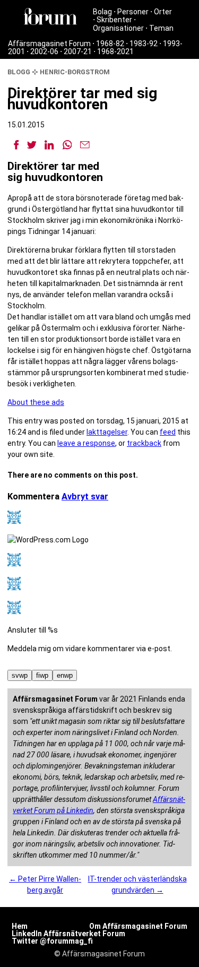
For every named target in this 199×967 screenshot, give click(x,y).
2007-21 (78, 51)
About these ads (35, 402)
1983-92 (143, 43)
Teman (161, 28)
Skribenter (114, 19)
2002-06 (44, 51)
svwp (20, 675)
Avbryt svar (85, 496)
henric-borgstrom (75, 72)
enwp (65, 675)
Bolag (102, 11)
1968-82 (110, 43)
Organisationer (118, 28)
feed (168, 432)
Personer (133, 11)
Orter (163, 11)
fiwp (42, 675)
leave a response (86, 443)
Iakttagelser (106, 432)
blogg (18, 72)
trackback (144, 443)
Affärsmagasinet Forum (49, 43)
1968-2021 (115, 51)
